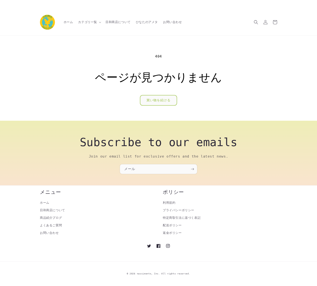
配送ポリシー (172, 225)
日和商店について (52, 210)
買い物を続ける (158, 100)
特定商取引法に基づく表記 (182, 217)
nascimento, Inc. (148, 273)
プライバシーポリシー (178, 210)
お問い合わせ (49, 232)
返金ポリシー (172, 232)
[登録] (192, 169)
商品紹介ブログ (51, 217)
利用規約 (169, 202)
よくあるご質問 (51, 225)
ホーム (44, 202)
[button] (89, 22)
